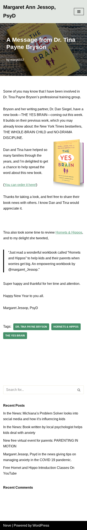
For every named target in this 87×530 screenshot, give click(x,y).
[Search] (79, 389)
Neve (7, 525)
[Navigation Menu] (79, 11)
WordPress (41, 525)
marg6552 (17, 59)
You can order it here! (20, 185)
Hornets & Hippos (69, 232)
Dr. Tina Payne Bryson (31, 326)
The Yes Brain (15, 335)
